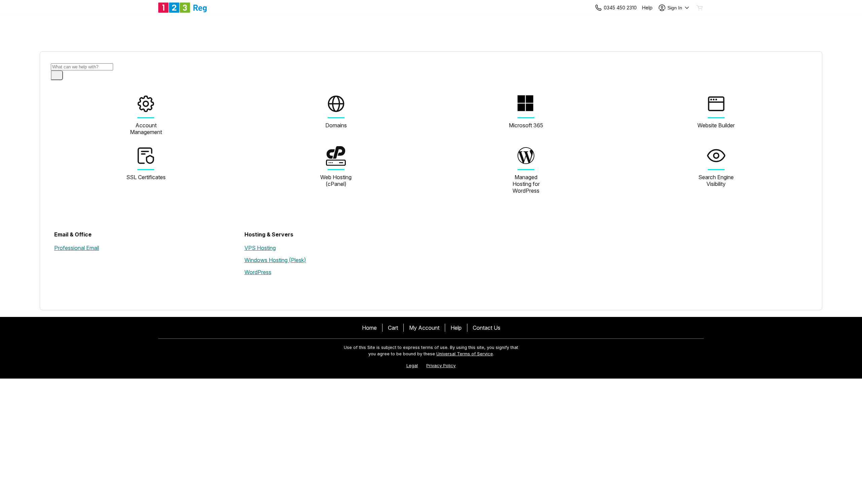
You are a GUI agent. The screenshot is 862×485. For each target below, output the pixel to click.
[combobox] (82, 66)
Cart (393, 327)
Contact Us (486, 327)
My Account (424, 327)
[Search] (57, 75)
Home (369, 327)
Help (456, 327)
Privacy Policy (441, 365)
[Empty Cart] (700, 7)
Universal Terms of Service (464, 353)
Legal (412, 365)
